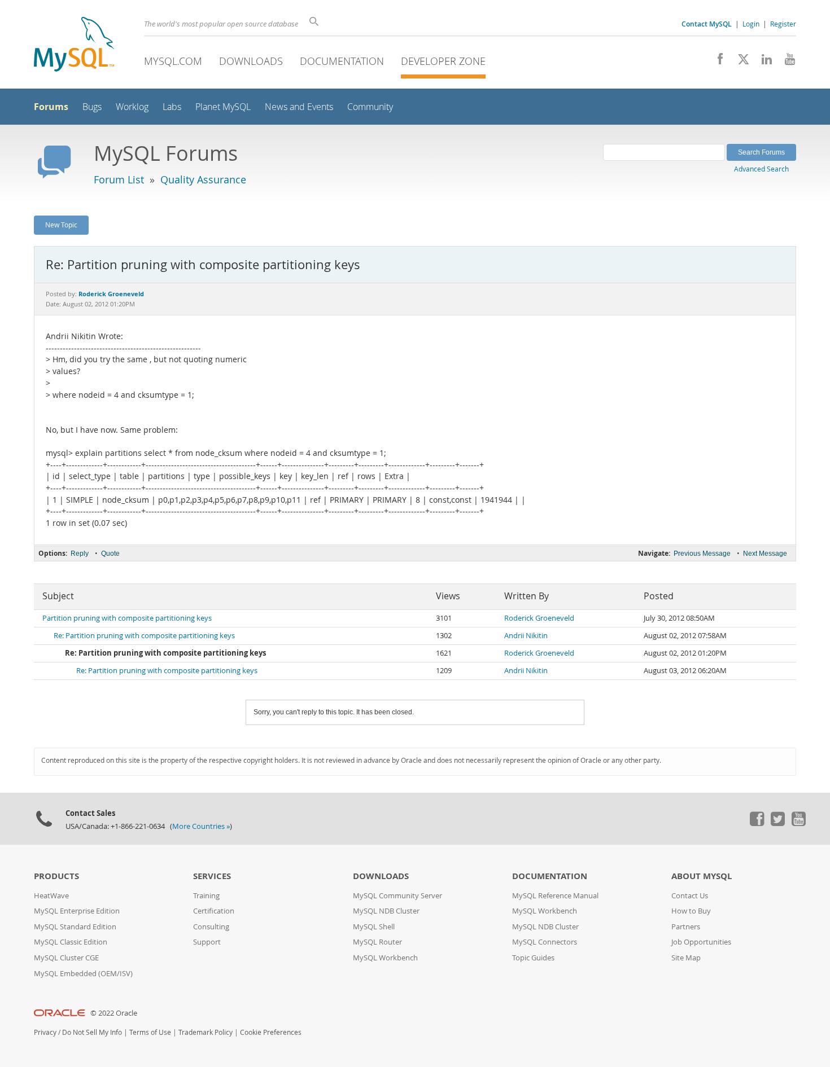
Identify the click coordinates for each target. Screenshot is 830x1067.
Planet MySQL (223, 107)
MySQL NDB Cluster (386, 911)
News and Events (299, 107)
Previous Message (702, 553)
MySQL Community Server (397, 896)
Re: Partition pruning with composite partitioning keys (144, 635)
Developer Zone (443, 61)
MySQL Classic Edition (70, 942)
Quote (110, 553)
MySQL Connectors (544, 942)
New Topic (61, 224)
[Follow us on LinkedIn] (762, 62)
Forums (51, 106)
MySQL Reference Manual (555, 896)
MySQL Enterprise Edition (77, 911)
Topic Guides (533, 958)
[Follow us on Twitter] (777, 823)
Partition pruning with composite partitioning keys (127, 618)
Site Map (686, 958)
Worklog (132, 107)
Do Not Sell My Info (92, 1032)
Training (206, 896)
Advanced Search (761, 168)
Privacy (45, 1032)
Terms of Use (150, 1032)
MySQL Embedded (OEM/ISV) (83, 973)
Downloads (251, 61)
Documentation (342, 61)
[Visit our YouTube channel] (785, 62)
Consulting (211, 927)
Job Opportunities (701, 942)
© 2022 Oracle (113, 1013)
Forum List (119, 179)
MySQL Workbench (385, 958)
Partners (685, 927)
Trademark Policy (205, 1032)
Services (212, 876)
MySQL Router (377, 942)
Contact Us (689, 896)
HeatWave (51, 896)
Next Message (765, 553)
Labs (172, 107)
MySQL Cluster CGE (66, 958)
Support (207, 942)
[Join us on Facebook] (716, 62)
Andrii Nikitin (526, 635)
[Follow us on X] (739, 62)
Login (750, 23)
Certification (213, 911)
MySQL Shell (374, 927)
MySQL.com (173, 61)
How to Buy (691, 911)
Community (370, 107)
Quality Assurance (203, 179)
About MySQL (701, 876)
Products (56, 876)
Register (783, 23)
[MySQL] (74, 45)
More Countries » (201, 826)
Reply (80, 553)
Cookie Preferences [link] (271, 1032)
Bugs (92, 107)
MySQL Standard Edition (75, 927)
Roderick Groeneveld (539, 618)
